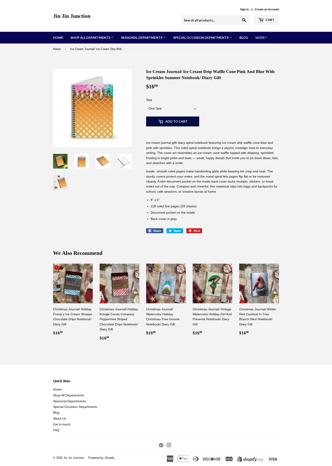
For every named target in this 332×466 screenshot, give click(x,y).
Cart (269, 20)
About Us (59, 418)
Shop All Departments (90, 37)
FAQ (56, 430)
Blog (243, 37)
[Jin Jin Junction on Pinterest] (161, 446)
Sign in (244, 9)
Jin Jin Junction (71, 16)
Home (58, 37)
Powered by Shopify (101, 457)
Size (149, 100)
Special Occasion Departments (201, 37)
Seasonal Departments (142, 37)
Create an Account (267, 9)
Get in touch (61, 424)
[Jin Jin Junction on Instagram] (169, 446)
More (260, 37)
